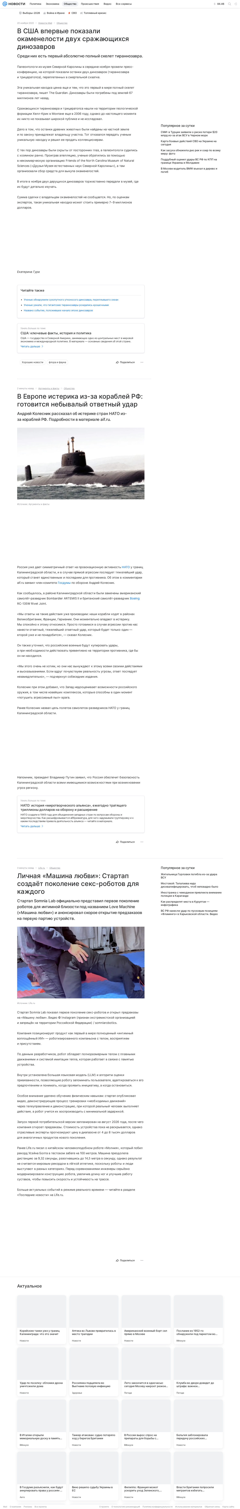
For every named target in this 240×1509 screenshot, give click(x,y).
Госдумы (64, 582)
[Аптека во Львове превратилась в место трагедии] (93, 1319)
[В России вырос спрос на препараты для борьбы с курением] (146, 1423)
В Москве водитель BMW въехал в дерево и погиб (189, 170)
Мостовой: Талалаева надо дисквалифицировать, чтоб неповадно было (189, 885)
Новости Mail (45, 23)
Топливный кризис (95, 13)
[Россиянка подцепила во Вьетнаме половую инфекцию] (93, 1371)
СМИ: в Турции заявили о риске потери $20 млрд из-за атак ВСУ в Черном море (189, 133)
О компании (15, 1506)
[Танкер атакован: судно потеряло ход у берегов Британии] (93, 1423)
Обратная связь (212, 1506)
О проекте (104, 1506)
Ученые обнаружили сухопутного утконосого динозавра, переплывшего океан (71, 299)
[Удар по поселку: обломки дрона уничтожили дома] (41, 1371)
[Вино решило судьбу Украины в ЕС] (93, 1476)
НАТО (126, 567)
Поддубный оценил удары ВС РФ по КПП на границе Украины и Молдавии (189, 161)
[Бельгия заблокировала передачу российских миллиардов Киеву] (198, 1423)
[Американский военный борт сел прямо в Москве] (146, 1319)
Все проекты (41, 1506)
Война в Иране (56, 13)
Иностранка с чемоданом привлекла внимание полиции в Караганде (191, 894)
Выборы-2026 (31, 13)
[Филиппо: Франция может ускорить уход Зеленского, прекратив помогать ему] (146, 1476)
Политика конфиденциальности (158, 1506)
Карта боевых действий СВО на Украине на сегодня (188, 143)
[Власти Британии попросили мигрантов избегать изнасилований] (198, 1476)
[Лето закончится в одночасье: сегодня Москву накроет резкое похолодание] (146, 1371)
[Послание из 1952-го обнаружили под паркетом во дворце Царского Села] (198, 1319)
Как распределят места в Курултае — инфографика (185, 903)
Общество (62, 23)
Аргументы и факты (48, 388)
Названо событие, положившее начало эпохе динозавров (58, 310)
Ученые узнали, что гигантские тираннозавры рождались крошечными (66, 305)
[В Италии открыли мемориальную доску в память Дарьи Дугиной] (41, 1423)
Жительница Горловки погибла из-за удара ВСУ (189, 876)
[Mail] (5, 4)
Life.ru (41, 868)
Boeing (135, 598)
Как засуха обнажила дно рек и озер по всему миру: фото (191, 152)
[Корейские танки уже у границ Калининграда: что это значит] (41, 1319)
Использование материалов (188, 1506)
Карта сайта (228, 1506)
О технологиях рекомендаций (126, 1506)
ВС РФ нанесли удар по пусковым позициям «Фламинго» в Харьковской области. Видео (189, 912)
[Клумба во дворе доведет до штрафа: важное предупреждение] (198, 1371)
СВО (74, 13)
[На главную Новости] (16, 4)
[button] (80, 464)
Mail (5, 1506)
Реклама (28, 1506)
